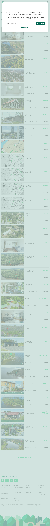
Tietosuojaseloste (24, 27)
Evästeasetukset (25, 18)
